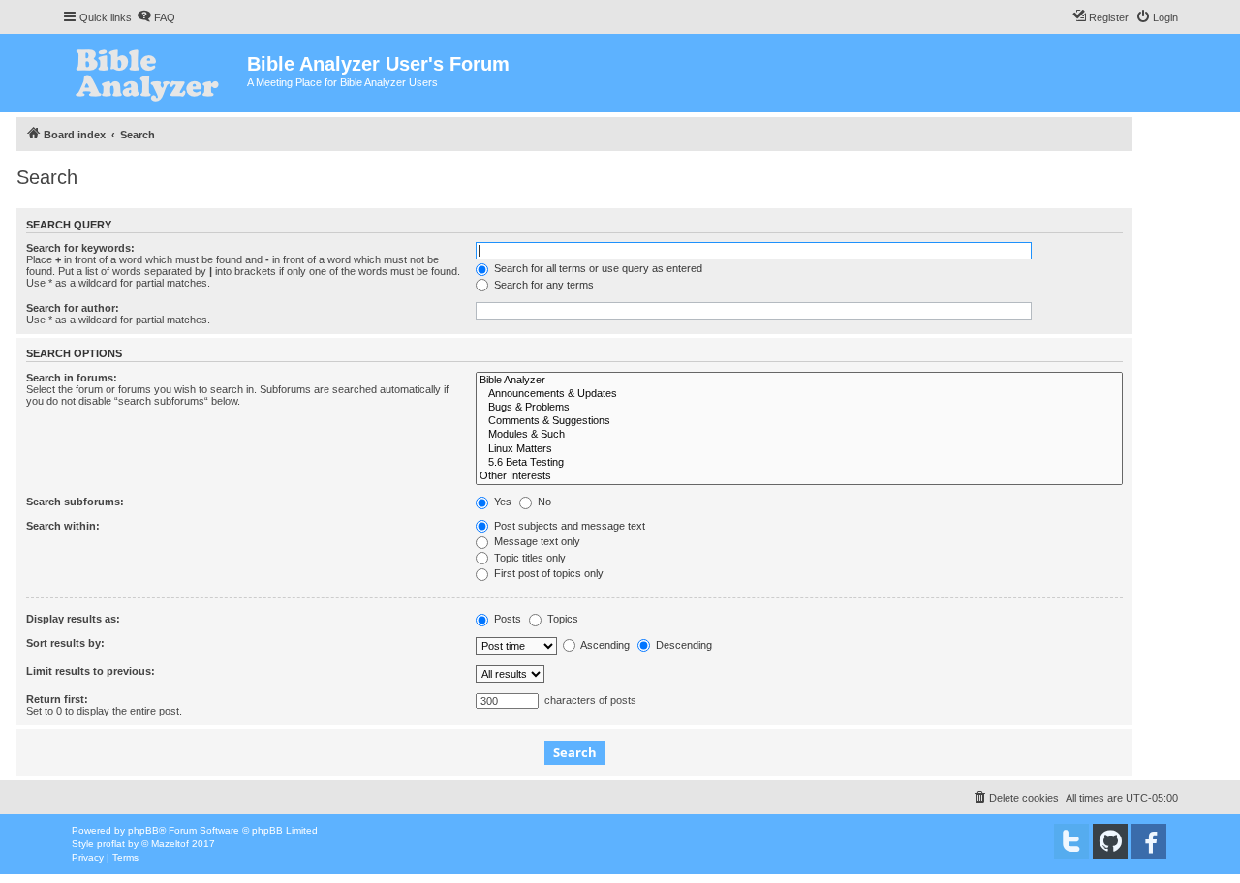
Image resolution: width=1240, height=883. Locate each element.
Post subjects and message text (568, 526)
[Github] (1110, 841)
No (543, 501)
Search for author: (72, 308)
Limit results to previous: (90, 671)
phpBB (143, 830)
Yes (501, 501)
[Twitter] (1071, 841)
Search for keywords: (80, 248)
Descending (682, 645)
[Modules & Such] (799, 435)
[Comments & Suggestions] (799, 421)
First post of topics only (547, 573)
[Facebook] (1149, 841)
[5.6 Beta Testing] (799, 463)
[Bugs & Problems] (799, 407)
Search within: (63, 526)
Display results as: (73, 618)
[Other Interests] (799, 476)
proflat (111, 843)
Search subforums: (75, 501)
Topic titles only (528, 557)
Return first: (57, 699)
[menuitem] (156, 17)
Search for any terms (542, 284)
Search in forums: (71, 377)
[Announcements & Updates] (799, 394)
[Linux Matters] (799, 449)
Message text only (535, 541)
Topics (561, 618)
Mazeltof (170, 843)
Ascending (604, 645)
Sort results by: (65, 643)
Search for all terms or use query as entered (596, 268)
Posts (506, 618)
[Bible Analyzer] (799, 380)
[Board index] (154, 73)
